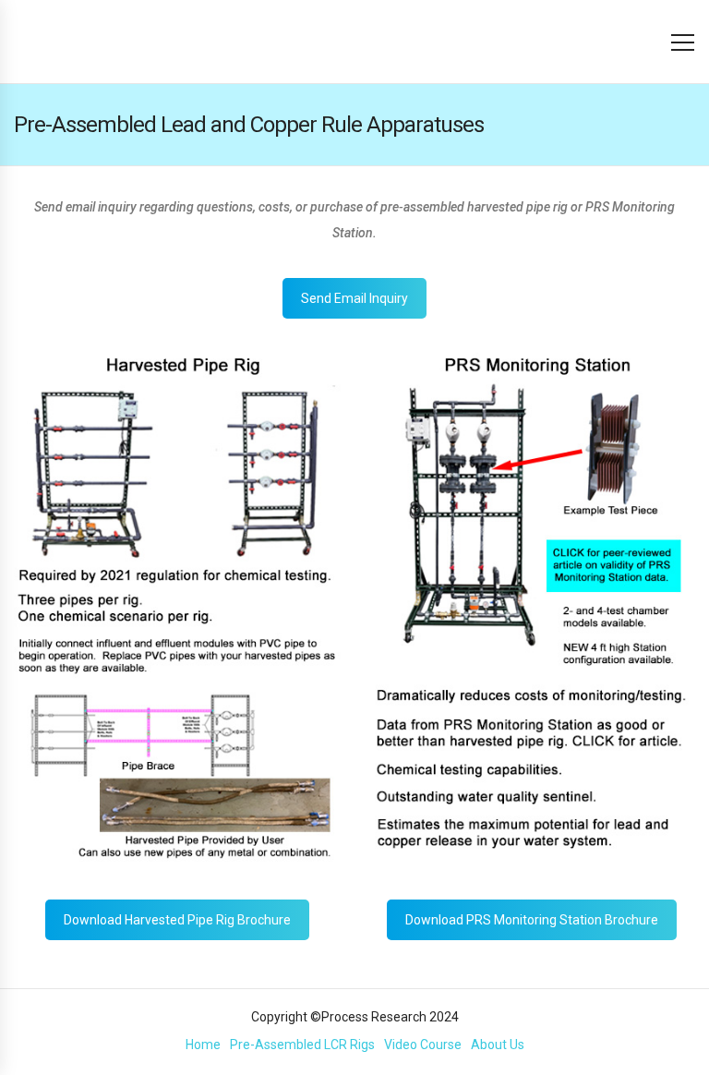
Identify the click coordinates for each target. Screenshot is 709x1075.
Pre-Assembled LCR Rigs (302, 1044)
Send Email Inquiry (354, 298)
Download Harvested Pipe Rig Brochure (177, 919)
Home (203, 1044)
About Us (497, 1044)
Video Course (423, 1044)
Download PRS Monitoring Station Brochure (531, 919)
